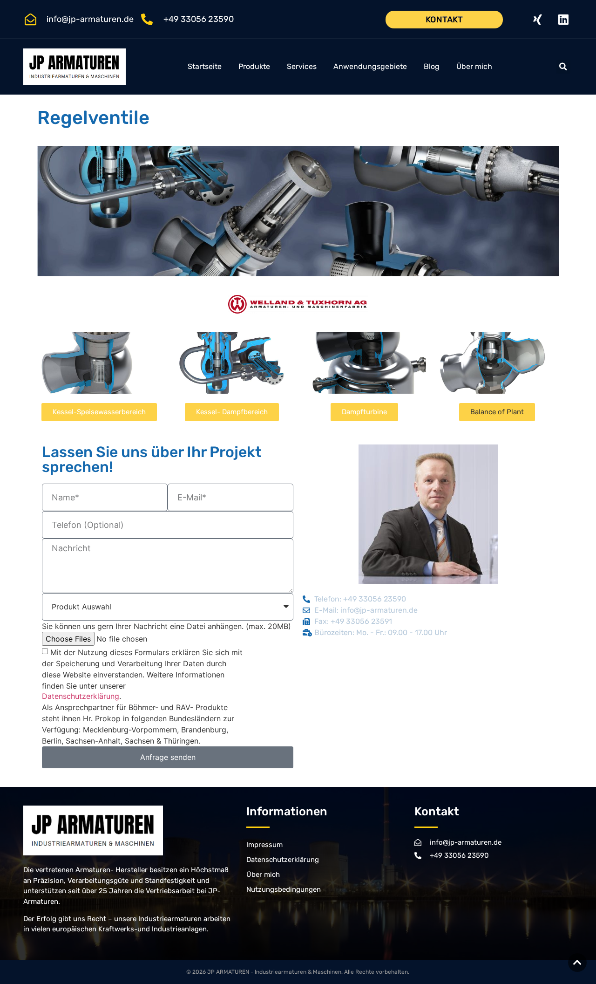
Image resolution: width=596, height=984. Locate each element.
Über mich (474, 66)
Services (302, 66)
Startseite (205, 66)
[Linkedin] (563, 19)
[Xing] (537, 19)
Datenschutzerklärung (80, 696)
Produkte (254, 66)
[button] (563, 67)
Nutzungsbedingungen (283, 889)
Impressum (264, 844)
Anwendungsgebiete (370, 66)
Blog (432, 66)
